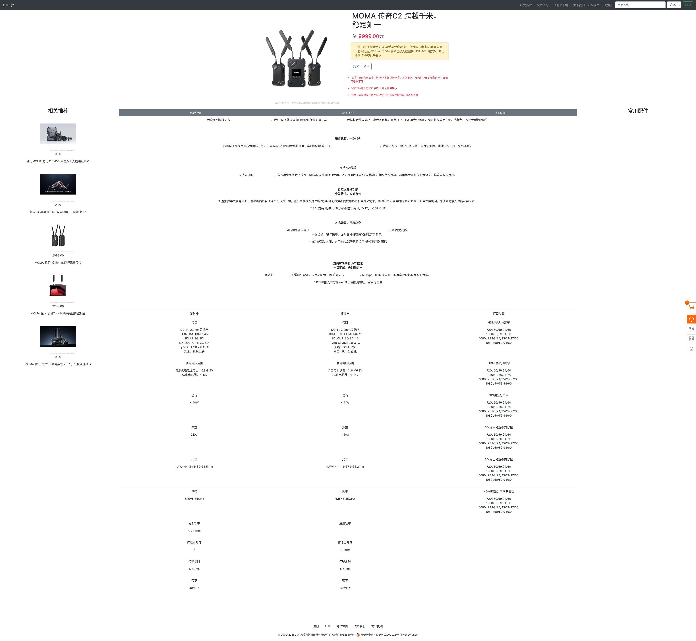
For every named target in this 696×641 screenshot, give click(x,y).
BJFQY (8, 5)
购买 (356, 66)
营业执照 (377, 626)
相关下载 (348, 113)
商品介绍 (195, 113)
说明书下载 (561, 5)
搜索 (688, 5)
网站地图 (342, 626)
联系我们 (359, 626)
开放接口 (608, 5)
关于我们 (579, 5)
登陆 (328, 626)
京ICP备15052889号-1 (342, 634)
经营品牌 (526, 5)
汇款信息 (593, 5)
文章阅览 (542, 5)
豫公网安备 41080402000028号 (379, 634)
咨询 (366, 66)
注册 (316, 626)
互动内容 (501, 113)
